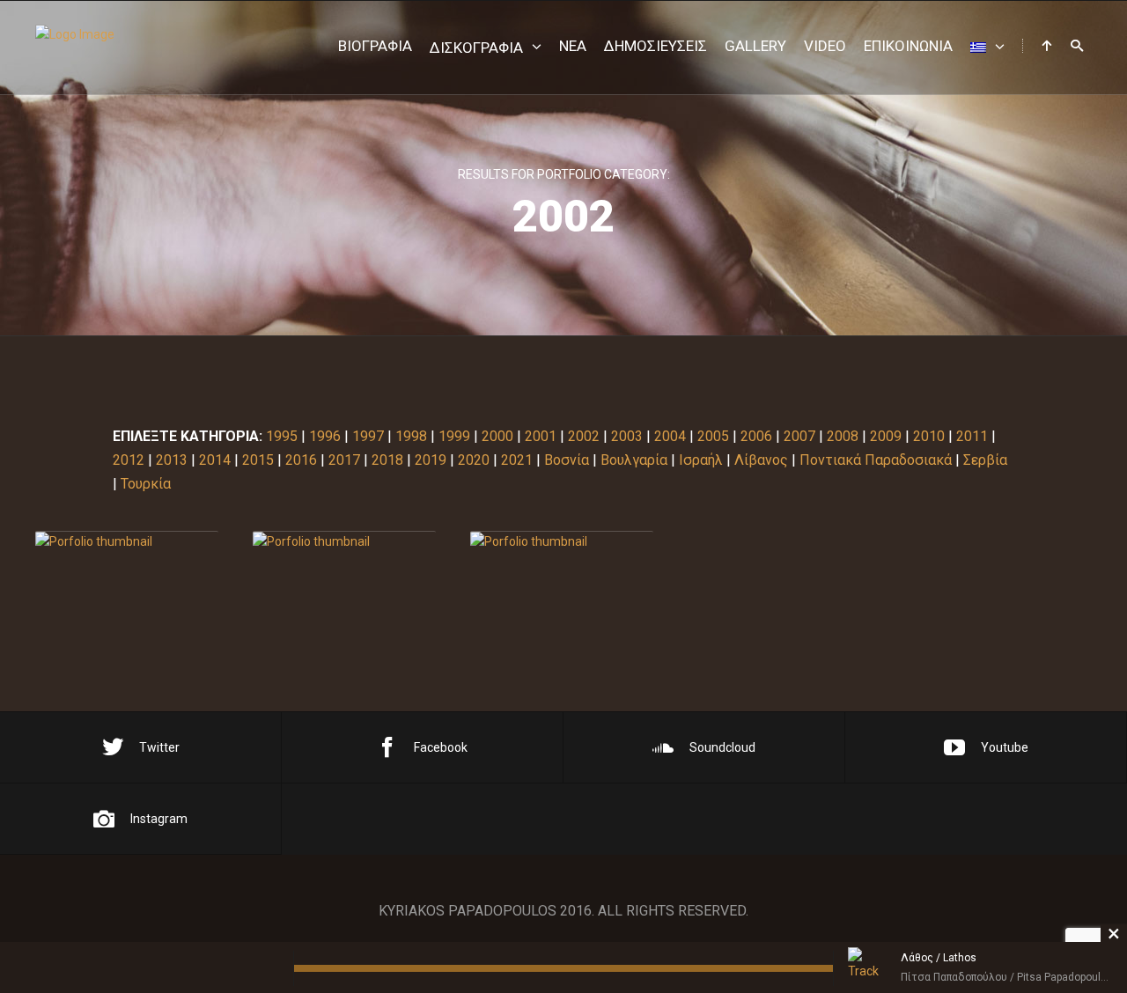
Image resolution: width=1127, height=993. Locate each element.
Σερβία (985, 460)
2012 (128, 460)
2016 (301, 460)
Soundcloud (722, 747)
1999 (454, 436)
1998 (411, 436)
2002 (584, 436)
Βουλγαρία (633, 460)
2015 (258, 460)
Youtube (1004, 747)
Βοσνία (566, 460)
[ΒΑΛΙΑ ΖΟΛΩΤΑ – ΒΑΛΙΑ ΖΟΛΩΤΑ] (126, 542)
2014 (215, 460)
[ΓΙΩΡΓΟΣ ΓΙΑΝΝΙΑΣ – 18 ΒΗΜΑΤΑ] (344, 542)
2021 (517, 460)
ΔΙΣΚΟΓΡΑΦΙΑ (476, 47)
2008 (842, 436)
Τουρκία (146, 483)
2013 (172, 460)
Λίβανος (761, 460)
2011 (972, 436)
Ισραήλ (701, 460)
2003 (627, 436)
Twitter (159, 747)
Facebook (441, 747)
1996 (325, 436)
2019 (430, 460)
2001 (540, 436)
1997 (368, 436)
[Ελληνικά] (987, 47)
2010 (929, 436)
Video (825, 46)
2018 (387, 460)
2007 (799, 436)
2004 (670, 436)
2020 (474, 460)
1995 (282, 436)
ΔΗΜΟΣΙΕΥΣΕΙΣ (655, 46)
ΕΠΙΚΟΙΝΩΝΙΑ (908, 46)
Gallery (755, 46)
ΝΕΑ (572, 46)
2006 (756, 436)
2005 (713, 436)
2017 (344, 460)
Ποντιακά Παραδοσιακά (875, 460)
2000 (497, 436)
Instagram (159, 819)
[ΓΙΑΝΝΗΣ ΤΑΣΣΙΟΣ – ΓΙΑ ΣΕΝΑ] (561, 542)
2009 (886, 436)
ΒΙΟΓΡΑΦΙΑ (375, 46)
